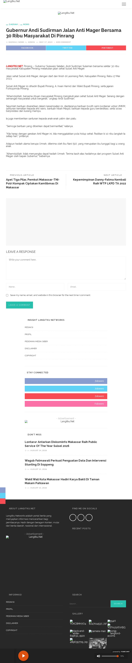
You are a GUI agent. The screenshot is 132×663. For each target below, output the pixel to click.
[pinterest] (66, 396)
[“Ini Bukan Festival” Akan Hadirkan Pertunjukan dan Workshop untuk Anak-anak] (73, 578)
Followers (99, 403)
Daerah (13, 24)
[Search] (115, 4)
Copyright (30, 355)
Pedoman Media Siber (36, 341)
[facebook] (66, 381)
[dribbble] (66, 404)
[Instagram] (89, 517)
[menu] (124, 4)
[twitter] (66, 389)
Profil (28, 334)
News (26, 24)
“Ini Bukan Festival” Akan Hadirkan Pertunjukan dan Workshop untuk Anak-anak (102, 580)
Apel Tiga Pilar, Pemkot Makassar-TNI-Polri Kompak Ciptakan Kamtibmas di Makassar (32, 183)
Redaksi (29, 327)
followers (99, 381)
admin (31, 42)
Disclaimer (31, 348)
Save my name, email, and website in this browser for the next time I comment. (50, 295)
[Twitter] (81, 517)
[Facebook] (72, 517)
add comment (63, 42)
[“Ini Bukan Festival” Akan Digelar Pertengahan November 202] (73, 559)
